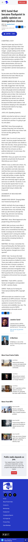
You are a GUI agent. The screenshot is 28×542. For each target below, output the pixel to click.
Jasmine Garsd (10, 24)
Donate (23, 2)
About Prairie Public (8, 501)
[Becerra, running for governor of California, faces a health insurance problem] (7, 409)
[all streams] (26, 540)
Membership (6, 508)
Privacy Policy (6, 522)
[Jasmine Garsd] (5, 322)
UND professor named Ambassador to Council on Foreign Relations (18, 377)
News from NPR (15, 406)
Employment (6, 512)
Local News (15, 360)
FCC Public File (6, 518)
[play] (2, 540)
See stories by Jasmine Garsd (16, 330)
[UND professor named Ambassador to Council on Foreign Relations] (7, 376)
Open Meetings (7, 525)
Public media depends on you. (14, 458)
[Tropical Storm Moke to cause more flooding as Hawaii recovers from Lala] (7, 423)
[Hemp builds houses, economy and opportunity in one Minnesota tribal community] (7, 363)
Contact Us (5, 505)
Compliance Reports (8, 515)
